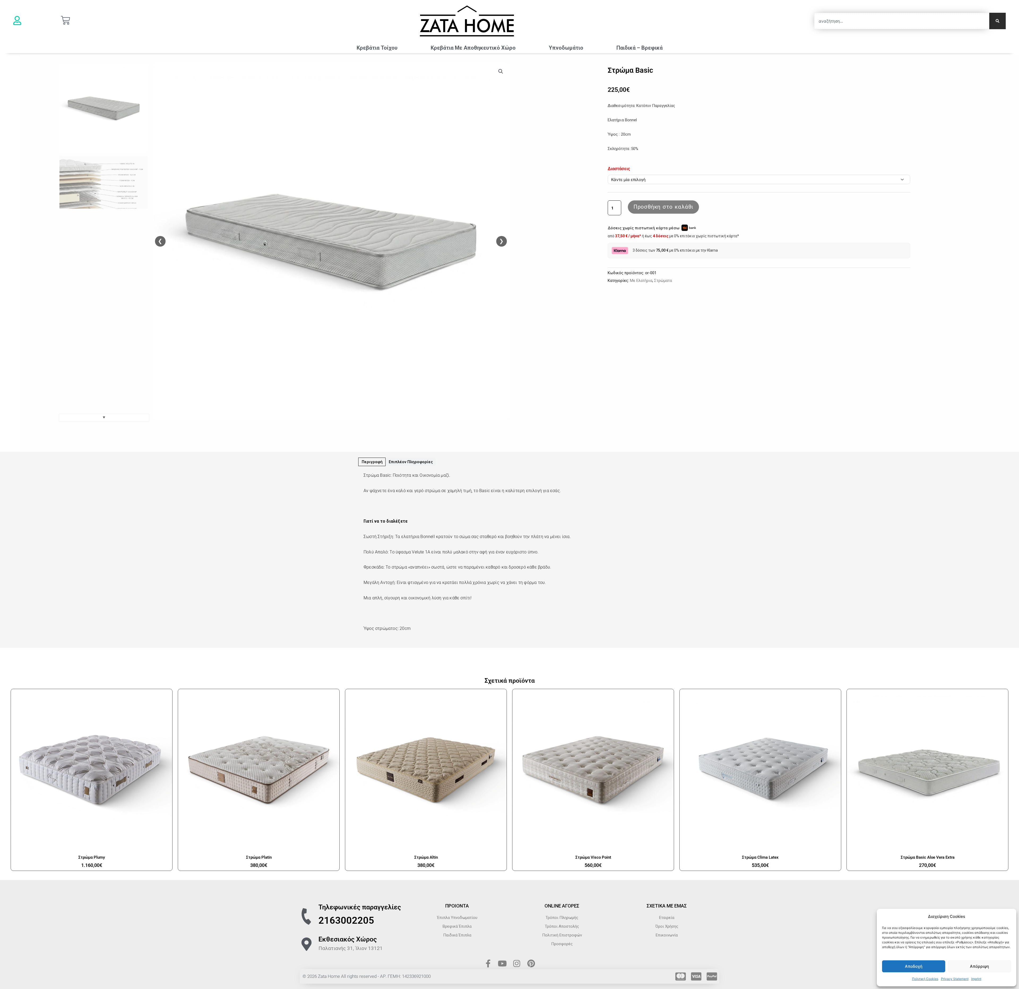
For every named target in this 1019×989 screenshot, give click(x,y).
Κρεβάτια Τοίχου (377, 48)
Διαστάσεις (619, 168)
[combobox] (901, 21)
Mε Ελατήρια (641, 280)
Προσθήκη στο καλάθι (663, 207)
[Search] (997, 21)
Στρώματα (663, 280)
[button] (501, 71)
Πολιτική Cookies (925, 979)
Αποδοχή (913, 966)
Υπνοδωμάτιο (566, 48)
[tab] (372, 462)
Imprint (976, 979)
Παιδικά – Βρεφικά (639, 48)
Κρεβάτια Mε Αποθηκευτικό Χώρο (473, 48)
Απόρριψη (979, 966)
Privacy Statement (955, 979)
